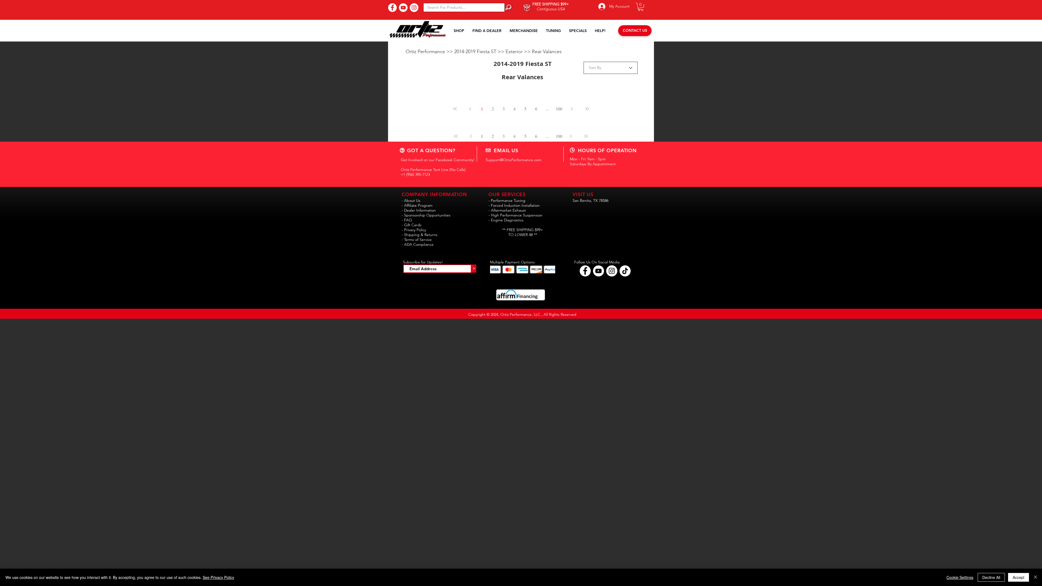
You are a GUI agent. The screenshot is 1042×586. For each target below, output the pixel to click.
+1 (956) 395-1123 (415, 174)
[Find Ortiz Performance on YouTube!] (598, 270)
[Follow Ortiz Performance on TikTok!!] (625, 270)
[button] (641, 7)
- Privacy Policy (414, 229)
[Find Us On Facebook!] (392, 7)
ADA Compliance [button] (419, 244)
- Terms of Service (417, 239)
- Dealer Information (419, 210)
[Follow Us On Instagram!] (414, 7)
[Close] (1035, 577)
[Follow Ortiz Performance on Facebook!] (585, 270)
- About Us (411, 200)
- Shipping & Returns (419, 234)
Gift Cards (412, 224)
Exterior (515, 52)
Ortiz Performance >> (430, 52)
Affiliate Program (418, 205)
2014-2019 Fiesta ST (476, 52)
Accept (1018, 577)
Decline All (991, 577)
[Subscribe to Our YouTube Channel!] (403, 7)
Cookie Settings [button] (959, 577)
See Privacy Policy (218, 577)
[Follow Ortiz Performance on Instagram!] (611, 270)
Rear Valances (547, 52)
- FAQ (407, 220)
